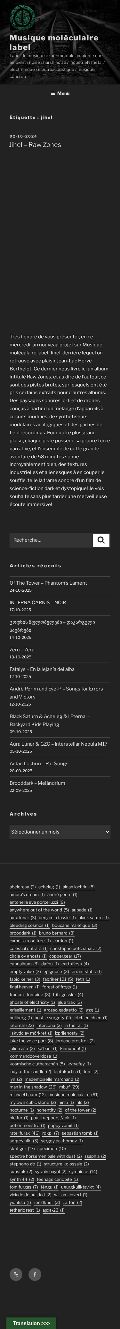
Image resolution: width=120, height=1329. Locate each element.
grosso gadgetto (64, 1009)
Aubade (82, 909)
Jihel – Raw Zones (35, 144)
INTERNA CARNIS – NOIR (38, 602)
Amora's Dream (27, 894)
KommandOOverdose (33, 1056)
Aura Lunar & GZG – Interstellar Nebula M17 (59, 744)
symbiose (83, 1171)
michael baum (28, 1094)
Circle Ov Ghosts (28, 956)
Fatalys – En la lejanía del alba (42, 669)
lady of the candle (30, 1071)
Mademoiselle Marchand (52, 1079)
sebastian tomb (80, 1133)
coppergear (65, 956)
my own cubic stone (33, 1102)
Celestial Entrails (29, 948)
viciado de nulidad (31, 1194)
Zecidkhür (47, 1202)
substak (21, 1171)
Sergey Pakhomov (62, 1140)
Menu (63, 93)
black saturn (93, 917)
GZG (92, 1009)
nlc (82, 1102)
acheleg (49, 886)
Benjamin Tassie (57, 917)
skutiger (22, 1148)
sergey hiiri (24, 1140)
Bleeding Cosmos (30, 925)
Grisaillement (25, 1009)
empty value (25, 971)
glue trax (70, 1002)
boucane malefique (74, 925)
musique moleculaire (73, 1094)
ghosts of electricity (32, 1002)
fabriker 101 (58, 979)
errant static (87, 971)
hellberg (21, 1017)
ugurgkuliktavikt (81, 1186)
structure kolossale (66, 1163)
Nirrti (66, 1102)
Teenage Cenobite (57, 1179)
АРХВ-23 (54, 1210)
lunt (91, 1071)
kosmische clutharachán (37, 1063)
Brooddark (23, 932)
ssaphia (95, 1156)
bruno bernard (57, 932)
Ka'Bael (47, 1048)
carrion (63, 940)
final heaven (25, 986)
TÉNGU (50, 1186)
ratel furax (25, 1133)
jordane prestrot (75, 1040)
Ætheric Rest (25, 1210)
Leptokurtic (68, 1071)
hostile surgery (53, 1017)
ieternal (22, 1025)
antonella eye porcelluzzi (37, 902)
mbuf (69, 1086)
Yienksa (20, 1202)
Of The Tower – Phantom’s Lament (48, 583)
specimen (51, 1148)
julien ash (22, 1048)
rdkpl (50, 1133)
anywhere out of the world (39, 909)
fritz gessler (68, 994)
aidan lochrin (79, 886)
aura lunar (23, 917)
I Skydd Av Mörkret (31, 1033)
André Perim (62, 894)
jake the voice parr (31, 1040)
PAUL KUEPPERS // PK (53, 1117)
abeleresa (23, 886)
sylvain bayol (51, 1171)
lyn (16, 1079)
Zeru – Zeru (22, 650)
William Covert (70, 1194)
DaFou (50, 963)
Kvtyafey (79, 1063)
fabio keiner (25, 979)
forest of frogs (59, 986)
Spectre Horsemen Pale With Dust (46, 1156)
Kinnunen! (73, 1048)
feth (83, 979)
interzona (49, 1025)
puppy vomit (63, 1125)
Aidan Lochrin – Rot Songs (39, 763)
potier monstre (27, 1125)
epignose (56, 971)
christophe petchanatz (75, 948)
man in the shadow (33, 1086)
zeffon (72, 1202)
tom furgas (24, 1186)
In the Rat (76, 1025)
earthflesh (75, 963)
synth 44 (22, 1179)
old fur (19, 1117)
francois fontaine (30, 994)
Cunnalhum (24, 963)
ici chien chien (91, 1017)
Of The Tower (80, 1110)
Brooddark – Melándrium (37, 783)
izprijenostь (69, 1033)
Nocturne (22, 1110)
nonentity (49, 1110)
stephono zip (25, 1163)
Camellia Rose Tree (30, 940)
